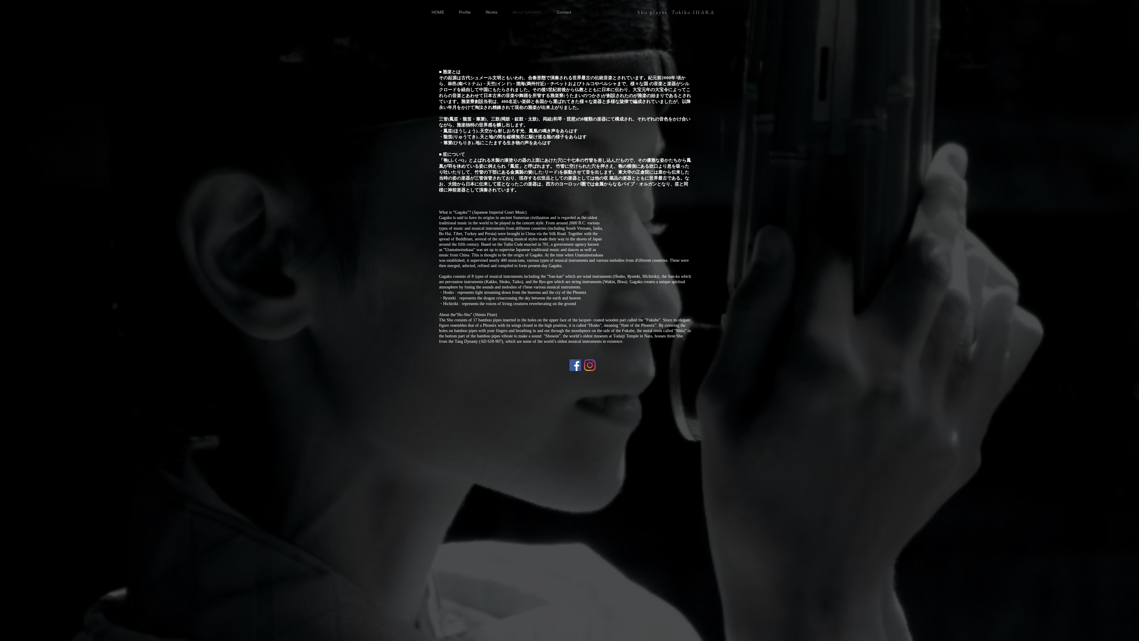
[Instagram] (590, 365)
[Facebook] (575, 365)
